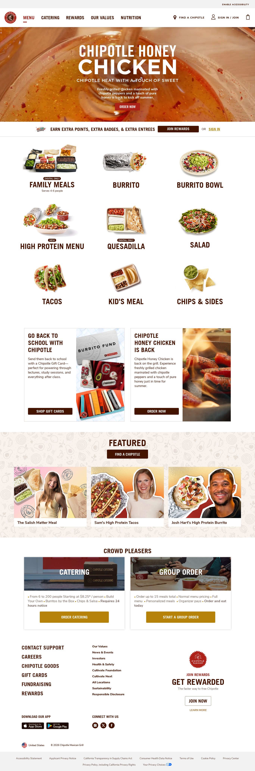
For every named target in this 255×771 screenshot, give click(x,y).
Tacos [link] (52, 301)
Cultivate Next (102, 676)
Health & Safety (103, 664)
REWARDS (75, 17)
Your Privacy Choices (154, 765)
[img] (50, 492)
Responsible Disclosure (108, 694)
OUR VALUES (102, 17)
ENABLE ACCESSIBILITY (235, 4)
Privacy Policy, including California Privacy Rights (109, 765)
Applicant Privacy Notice (62, 758)
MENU (29, 17)
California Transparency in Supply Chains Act (108, 758)
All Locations (101, 682)
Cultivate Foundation (106, 670)
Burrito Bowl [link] (200, 184)
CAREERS (32, 657)
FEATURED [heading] (127, 442)
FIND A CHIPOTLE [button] (127, 454)
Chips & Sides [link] (200, 301)
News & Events (102, 652)
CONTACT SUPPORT (43, 647)
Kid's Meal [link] (126, 301)
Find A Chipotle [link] (191, 17)
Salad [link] (200, 244)
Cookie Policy (208, 758)
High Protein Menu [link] (52, 246)
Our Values (100, 646)
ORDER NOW (127, 107)
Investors (98, 658)
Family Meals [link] (52, 184)
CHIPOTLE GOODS (40, 666)
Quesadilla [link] (126, 246)
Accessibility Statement (29, 758)
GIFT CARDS (34, 675)
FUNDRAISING (36, 684)
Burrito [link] (126, 184)
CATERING (50, 17)
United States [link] (36, 745)
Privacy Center (231, 758)
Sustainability (101, 688)
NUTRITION (131, 17)
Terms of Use (187, 758)
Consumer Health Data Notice (156, 758)
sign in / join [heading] (228, 17)
